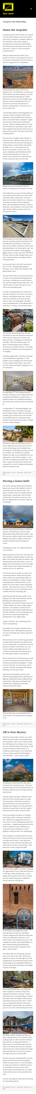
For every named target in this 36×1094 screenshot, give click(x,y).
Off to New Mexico (14, 732)
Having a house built (16, 481)
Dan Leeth (8, 13)
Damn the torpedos (15, 30)
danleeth (20, 472)
